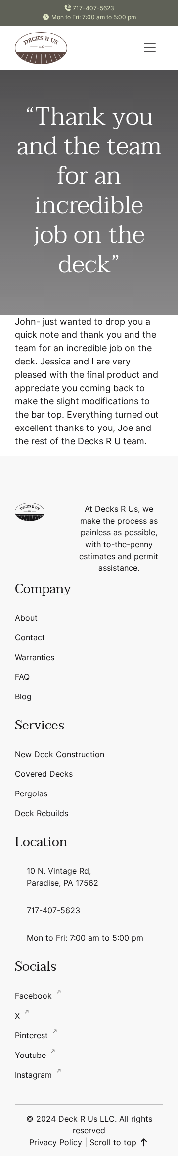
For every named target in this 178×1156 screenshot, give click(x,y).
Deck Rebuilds (41, 813)
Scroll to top (114, 1142)
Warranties (34, 657)
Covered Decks (44, 774)
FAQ (22, 677)
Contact (30, 637)
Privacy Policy (55, 1142)
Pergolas (31, 793)
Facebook (34, 996)
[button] (149, 47)
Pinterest (32, 1035)
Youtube (31, 1055)
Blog (23, 696)
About (26, 618)
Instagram (34, 1075)
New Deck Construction (59, 754)
